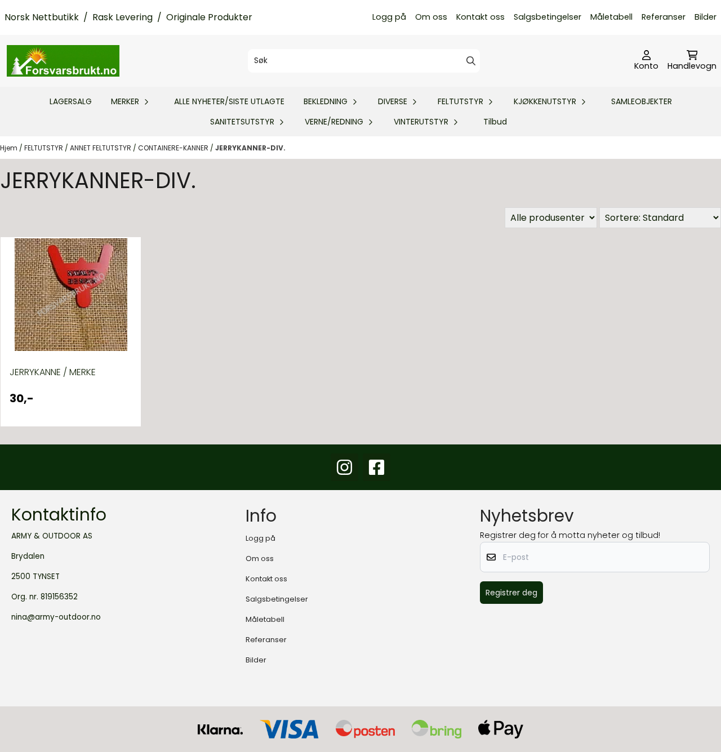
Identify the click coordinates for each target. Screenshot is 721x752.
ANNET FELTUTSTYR (101, 148)
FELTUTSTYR (44, 148)
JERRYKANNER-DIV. (250, 148)
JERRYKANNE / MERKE (53, 372)
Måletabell (611, 17)
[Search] (471, 61)
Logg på (389, 17)
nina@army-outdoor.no (56, 617)
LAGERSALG (71, 101)
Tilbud (495, 121)
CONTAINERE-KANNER (174, 148)
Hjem (9, 148)
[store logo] (63, 61)
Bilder (705, 17)
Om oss (431, 17)
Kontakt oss (480, 17)
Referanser (664, 17)
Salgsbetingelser (547, 17)
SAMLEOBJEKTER (641, 101)
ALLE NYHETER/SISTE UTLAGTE (229, 101)
